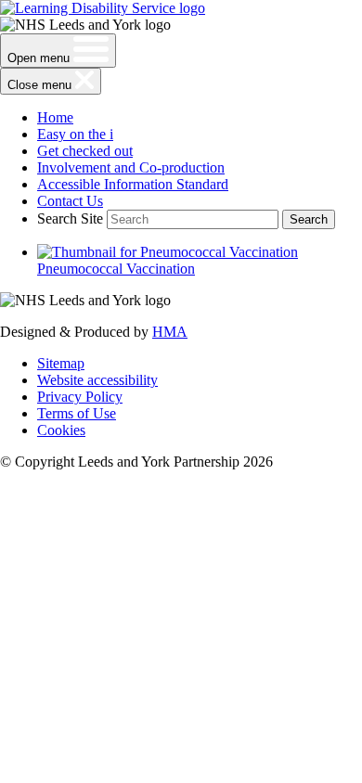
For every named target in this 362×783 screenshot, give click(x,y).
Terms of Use (76, 413)
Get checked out (85, 151)
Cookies (61, 430)
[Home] (102, 8)
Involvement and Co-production (131, 167)
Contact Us (70, 201)
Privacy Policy (80, 396)
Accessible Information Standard (132, 184)
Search (309, 219)
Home (55, 117)
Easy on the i (75, 134)
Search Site (70, 218)
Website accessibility (97, 380)
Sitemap (60, 363)
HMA (169, 332)
